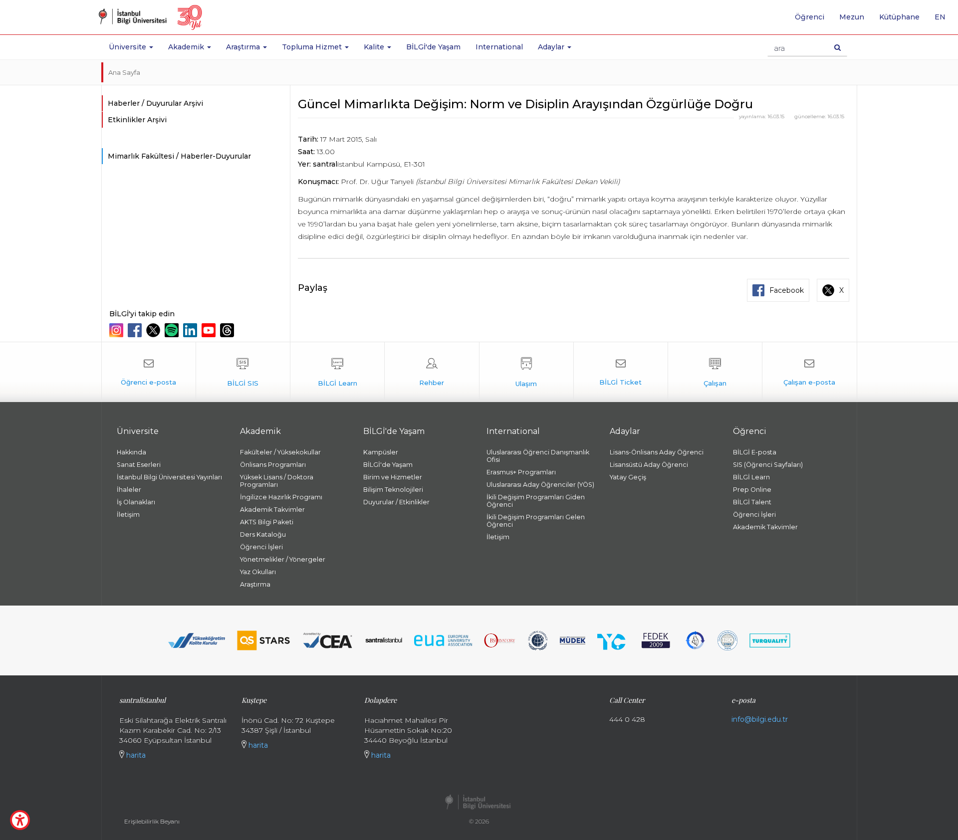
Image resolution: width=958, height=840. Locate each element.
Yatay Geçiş (628, 477)
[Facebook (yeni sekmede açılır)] (136, 330)
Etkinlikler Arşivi (137, 119)
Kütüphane (899, 16)
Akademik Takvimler (272, 509)
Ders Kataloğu (263, 534)
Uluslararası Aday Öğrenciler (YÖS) (540, 484)
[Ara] (837, 47)
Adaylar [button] (552, 46)
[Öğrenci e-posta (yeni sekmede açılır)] (149, 372)
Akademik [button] (187, 46)
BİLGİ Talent (752, 502)
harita (135, 755)
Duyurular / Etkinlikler (396, 502)
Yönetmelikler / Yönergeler (282, 559)
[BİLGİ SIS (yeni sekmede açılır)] (243, 372)
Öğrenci (809, 16)
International (499, 46)
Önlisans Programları (273, 464)
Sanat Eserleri (139, 464)
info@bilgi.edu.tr (759, 719)
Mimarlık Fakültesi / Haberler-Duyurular (179, 156)
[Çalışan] (715, 372)
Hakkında (131, 452)
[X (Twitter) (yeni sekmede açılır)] (154, 330)
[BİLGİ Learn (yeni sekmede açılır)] (337, 372)
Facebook (786, 290)
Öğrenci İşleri (261, 547)
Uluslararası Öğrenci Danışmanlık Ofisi (537, 455)
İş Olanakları (136, 502)
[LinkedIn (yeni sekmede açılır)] (191, 330)
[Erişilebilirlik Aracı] (20, 820)
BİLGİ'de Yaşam (433, 46)
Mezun (851, 16)
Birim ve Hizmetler (392, 477)
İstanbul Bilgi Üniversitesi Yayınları (169, 477)
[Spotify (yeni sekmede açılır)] (173, 330)
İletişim (128, 514)
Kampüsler (380, 452)
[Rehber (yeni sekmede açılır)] (432, 372)
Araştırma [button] (244, 46)
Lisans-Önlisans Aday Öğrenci (657, 452)
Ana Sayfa (124, 72)
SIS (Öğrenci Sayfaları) (768, 464)
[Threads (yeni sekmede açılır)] (228, 330)
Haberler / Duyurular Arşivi (155, 103)
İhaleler (129, 489)
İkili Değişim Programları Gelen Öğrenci (535, 520)
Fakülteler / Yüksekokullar (280, 452)
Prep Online (752, 489)
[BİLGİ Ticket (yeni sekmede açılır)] (621, 372)
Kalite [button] (375, 46)
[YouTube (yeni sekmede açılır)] (210, 330)
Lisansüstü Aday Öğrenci (649, 464)
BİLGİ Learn (751, 477)
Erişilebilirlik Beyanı (152, 821)
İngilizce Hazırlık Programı (281, 497)
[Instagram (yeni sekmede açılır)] (117, 330)
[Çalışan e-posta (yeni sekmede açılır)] (809, 372)
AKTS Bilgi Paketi (266, 522)
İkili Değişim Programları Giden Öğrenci (535, 500)
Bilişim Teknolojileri (393, 489)
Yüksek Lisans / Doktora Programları (276, 480)
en (944, 20)
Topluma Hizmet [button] (313, 46)
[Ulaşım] (526, 372)
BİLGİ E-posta (754, 452)
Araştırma (255, 584)
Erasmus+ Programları (521, 472)
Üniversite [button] (128, 46)
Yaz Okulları (258, 572)
